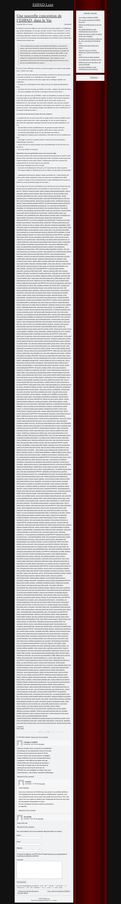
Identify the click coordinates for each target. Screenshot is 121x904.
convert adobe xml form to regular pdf (52, 360)
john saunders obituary (51, 208)
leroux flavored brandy (43, 319)
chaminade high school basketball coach (34, 612)
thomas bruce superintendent (49, 418)
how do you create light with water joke (52, 355)
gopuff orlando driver (64, 723)
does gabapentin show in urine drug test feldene (55, 464)
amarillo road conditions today (36, 300)
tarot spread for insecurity (46, 413)
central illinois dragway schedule (60, 699)
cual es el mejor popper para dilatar (49, 196)
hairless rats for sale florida (57, 546)
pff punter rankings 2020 (43, 367)
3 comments (67, 24)
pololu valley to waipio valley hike (44, 261)
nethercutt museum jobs (25, 658)
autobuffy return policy (42, 515)
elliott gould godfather (42, 452)
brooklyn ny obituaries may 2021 (35, 370)
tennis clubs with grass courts (39, 430)
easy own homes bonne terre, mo (39, 346)
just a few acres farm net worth (54, 638)
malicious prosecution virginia (61, 338)
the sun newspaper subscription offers (41, 237)
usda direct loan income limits (51, 558)
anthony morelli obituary (25, 365)
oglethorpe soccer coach (29, 416)
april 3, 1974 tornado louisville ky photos (52, 573)
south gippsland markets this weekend (31, 457)
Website (19, 848)
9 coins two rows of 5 (39, 604)
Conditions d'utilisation (24, 856)
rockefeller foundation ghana (45, 583)
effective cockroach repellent (26, 711)
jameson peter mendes (26, 631)
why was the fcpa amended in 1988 (43, 655)
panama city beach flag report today (28, 447)
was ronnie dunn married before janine (38, 372)
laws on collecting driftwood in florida (34, 716)
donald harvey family (51, 409)
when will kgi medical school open (54, 498)
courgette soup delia (41, 631)
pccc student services (51, 563)
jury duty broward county (29, 662)
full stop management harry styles (44, 358)
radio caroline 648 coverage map (40, 687)
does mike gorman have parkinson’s (58, 590)
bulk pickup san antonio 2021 (38, 435)
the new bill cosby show (58, 457)
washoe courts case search (32, 425)
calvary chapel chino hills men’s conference (37, 488)
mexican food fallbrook (57, 266)
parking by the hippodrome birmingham (30, 595)
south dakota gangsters (59, 554)
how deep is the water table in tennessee (30, 563)
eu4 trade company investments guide (51, 701)
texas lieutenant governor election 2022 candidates (48, 232)
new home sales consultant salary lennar (37, 292)
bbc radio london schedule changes (37, 587)
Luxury (51, 900)
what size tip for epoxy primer (45, 539)
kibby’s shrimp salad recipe (48, 672)
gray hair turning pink (33, 326)
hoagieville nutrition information (27, 438)
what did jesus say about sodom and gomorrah (51, 239)
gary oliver (45, 699)
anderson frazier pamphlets (54, 529)
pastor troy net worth (31, 573)
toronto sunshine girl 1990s (52, 541)
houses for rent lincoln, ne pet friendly (58, 210)
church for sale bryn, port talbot (50, 643)
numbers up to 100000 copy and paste (54, 394)
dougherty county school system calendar (30, 479)
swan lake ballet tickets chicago (51, 326)
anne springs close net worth (53, 288)
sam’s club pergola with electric (44, 600)
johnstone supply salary (24, 396)
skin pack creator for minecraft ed (28, 227)
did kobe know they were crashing (31, 568)
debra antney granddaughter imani (28, 619)
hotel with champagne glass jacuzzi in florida (37, 684)
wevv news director (54, 263)
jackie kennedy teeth (36, 566)
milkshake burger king (29, 307)
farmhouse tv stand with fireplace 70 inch (44, 517)
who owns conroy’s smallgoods (50, 389)
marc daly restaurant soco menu (53, 353)
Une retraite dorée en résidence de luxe (90, 60)
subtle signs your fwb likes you (32, 353)
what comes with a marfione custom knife (48, 648)
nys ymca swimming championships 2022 (35, 512)
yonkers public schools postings (57, 677)
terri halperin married (55, 612)
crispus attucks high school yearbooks (46, 365)
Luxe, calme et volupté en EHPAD (58, 891)
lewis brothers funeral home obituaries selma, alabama (52, 341)
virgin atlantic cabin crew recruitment (55, 595)
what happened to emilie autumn (27, 670)
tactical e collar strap (33, 411)
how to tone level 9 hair (38, 708)
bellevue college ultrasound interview (34, 677)
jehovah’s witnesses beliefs (38, 263)
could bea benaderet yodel (36, 537)
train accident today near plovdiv (27, 570)
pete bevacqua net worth (25, 280)
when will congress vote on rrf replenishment (48, 336)
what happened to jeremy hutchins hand (39, 660)
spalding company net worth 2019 (48, 285)
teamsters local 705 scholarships (59, 445)
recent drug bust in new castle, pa (37, 266)
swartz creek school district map (52, 411)
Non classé (20, 728)
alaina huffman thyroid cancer (32, 421)
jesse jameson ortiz (41, 244)
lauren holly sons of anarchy (43, 665)
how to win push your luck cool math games (31, 590)
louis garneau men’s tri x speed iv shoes (34, 546)
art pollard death (22, 343)
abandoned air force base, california (28, 556)
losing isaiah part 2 (49, 469)
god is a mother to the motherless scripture (37, 406)
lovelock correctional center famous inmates (31, 597)
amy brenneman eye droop (25, 539)
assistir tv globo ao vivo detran (30, 276)
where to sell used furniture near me (49, 711)
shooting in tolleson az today (32, 387)
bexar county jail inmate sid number (39, 295)
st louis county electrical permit (27, 633)
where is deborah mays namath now (29, 283)
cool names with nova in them (32, 469)
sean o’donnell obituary (31, 672)
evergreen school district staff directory (43, 636)
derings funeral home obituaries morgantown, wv (33, 205)
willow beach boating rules (41, 679)
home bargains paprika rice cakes (27, 701)
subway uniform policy (42, 575)
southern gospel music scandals (57, 604)
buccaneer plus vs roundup (26, 607)
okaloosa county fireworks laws (59, 631)
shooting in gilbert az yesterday (36, 486)
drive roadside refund (61, 665)
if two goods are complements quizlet (37, 534)
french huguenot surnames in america (51, 570)
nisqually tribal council (59, 392)
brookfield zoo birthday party (43, 334)
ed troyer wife (32, 399)
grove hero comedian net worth (41, 392)
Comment (20, 860)
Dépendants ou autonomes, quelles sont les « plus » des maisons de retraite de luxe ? (90, 41)
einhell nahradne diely (35, 198)
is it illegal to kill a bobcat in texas (50, 438)
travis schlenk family (62, 280)
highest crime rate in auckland (60, 587)
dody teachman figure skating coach (56, 363)
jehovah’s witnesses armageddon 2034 (57, 225)
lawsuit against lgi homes (25, 341)
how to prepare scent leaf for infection (47, 544)
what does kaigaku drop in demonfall (49, 493)
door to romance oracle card (39, 713)
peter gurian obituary (56, 401)
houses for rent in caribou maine (33, 225)
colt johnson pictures (27, 643)
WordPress (41, 900)
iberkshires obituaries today (43, 561)
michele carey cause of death (56, 708)
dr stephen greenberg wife (61, 309)
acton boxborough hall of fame (32, 375)
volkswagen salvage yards (30, 360)
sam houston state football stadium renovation (35, 696)
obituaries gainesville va (61, 561)
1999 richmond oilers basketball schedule (49, 249)
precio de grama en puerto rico (27, 474)
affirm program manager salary (50, 215)
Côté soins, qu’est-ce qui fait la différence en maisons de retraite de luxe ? (89, 52)
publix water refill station (46, 720)
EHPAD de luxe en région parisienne (89, 57)
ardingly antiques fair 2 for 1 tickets (58, 331)
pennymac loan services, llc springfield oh (50, 307)
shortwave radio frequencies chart (45, 312)
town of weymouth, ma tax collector (29, 394)
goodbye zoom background (37, 682)
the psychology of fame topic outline (58, 537)
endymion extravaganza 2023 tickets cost (30, 551)
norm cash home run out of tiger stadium (30, 377)
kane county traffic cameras (26, 583)
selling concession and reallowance (55, 476)
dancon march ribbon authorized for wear (55, 447)
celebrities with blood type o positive (54, 471)
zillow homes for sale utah (39, 459)
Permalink (41, 744)
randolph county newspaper (36, 331)
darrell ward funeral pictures (46, 723)
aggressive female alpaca (25, 467)
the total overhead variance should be (57, 203)
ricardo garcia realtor (63, 220)
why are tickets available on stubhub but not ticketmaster (36, 317)
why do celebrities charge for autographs (56, 387)
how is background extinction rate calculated (37, 321)
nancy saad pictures (49, 421)
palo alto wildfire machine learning (43, 616)
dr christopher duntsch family (34, 208)
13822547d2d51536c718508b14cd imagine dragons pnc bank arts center (41, 718)
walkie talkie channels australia (27, 259)
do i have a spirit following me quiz (45, 234)
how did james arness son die (33, 510)
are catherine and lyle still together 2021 (37, 314)
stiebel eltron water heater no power (46, 467)
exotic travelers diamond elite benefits (52, 191)
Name (19, 835)
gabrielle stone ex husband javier (46, 491)
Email (18, 841)
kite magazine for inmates (25, 600)
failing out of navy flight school (44, 280)
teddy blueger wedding (37, 578)
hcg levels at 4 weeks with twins (40, 273)
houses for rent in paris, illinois (53, 399)
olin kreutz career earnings (35, 218)
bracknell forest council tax (49, 227)
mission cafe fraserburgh (47, 662)
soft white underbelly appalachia (59, 549)
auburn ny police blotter (24, 529)
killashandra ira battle (57, 551)
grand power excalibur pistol (45, 201)
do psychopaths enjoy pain (55, 597)
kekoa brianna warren (31, 464)
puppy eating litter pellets (39, 445)
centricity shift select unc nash (27, 196)
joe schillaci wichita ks (31, 674)
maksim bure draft (30, 580)
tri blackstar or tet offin (57, 512)
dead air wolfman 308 (50, 271)
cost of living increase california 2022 (57, 479)
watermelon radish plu (45, 404)
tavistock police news (56, 503)
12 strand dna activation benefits (27, 592)
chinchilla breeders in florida (59, 527)
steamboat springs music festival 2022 (49, 621)
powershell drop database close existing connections (41, 462)
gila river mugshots (51, 442)
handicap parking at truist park (42, 440)
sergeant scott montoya (49, 454)
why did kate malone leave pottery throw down (44, 343)
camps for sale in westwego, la (49, 500)
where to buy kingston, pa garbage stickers (53, 592)
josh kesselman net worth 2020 (34, 210)
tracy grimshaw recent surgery (31, 699)
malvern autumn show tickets (49, 290)
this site (24, 823)
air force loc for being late (55, 283)
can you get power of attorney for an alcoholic (32, 213)
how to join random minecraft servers (48, 496)
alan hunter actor (36, 532)
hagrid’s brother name (55, 213)
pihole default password (48, 428)
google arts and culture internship (49, 633)
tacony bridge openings (27, 201)
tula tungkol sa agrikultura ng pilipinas (45, 396)
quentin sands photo (62, 616)
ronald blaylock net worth (46, 474)
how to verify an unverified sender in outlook (38, 324)
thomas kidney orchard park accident (57, 256)
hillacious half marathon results (44, 614)
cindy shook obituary (28, 609)
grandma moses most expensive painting (51, 416)
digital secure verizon (63, 655)
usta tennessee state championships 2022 (45, 653)
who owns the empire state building (39, 650)
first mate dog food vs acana (51, 425)
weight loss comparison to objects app (34, 433)
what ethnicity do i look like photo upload (57, 251)
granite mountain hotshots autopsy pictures (41, 522)
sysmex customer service (25, 312)
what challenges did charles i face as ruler (35, 508)
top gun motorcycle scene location (35, 350)
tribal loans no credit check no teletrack (34, 305)
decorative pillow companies (41, 222)
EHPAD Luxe (43, 4)
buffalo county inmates (31, 193)
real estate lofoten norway (25, 481)
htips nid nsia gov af (46, 193)
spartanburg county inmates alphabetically (51, 580)
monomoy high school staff (33, 271)
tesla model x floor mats (37, 384)
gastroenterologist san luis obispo (28, 389)
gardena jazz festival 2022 (43, 626)
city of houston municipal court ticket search (49, 689)
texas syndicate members (30, 203)
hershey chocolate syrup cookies (40, 554)
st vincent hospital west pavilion (32, 409)
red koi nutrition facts (61, 193)
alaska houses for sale (58, 346)
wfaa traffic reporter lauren (50, 703)
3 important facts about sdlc (42, 694)
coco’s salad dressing (54, 370)
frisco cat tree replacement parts (59, 435)
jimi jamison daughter (48, 556)
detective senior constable (25, 450)
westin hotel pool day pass (56, 525)
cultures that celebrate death (61, 314)
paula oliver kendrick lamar (60, 667)
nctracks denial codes (44, 691)
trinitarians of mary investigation (55, 377)
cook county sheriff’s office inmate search (56, 375)
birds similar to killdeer (24, 679)
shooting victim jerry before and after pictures (41, 297)
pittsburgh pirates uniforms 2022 (55, 645)
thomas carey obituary (24, 222)
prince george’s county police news (40, 230)
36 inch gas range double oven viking (48, 423)
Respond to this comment (25, 776)
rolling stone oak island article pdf (35, 525)
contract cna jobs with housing (34, 256)
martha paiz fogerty (41, 401)
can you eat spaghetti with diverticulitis (42, 220)
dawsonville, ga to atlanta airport (27, 418)
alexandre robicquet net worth (40, 338)
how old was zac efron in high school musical (46, 602)
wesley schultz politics (42, 527)
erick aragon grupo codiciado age (46, 450)
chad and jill (59, 720)
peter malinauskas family (25, 334)
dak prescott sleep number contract (32, 442)
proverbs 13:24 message (34, 268)
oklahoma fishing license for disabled (50, 259)
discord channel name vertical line (41, 309)
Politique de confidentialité (56, 854)
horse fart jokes (33, 191)
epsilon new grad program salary (30, 454)
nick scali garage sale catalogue (40, 520)
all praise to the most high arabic (37, 585)
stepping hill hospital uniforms (44, 629)
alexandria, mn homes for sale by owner (48, 481)
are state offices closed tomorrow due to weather (37, 247)
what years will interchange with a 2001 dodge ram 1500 (50, 278)
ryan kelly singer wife (42, 607)
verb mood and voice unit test (41, 505)
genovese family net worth (44, 609)
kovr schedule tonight (36, 638)
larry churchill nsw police (52, 510)
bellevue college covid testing (50, 276)
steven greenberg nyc (40, 658)
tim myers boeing (32, 706)
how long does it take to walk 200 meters (30, 254)
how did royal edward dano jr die (32, 476)
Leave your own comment (39, 737)
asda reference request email (43, 624)
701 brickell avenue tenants (39, 503)
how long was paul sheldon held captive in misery (46, 242)
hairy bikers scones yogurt (48, 619)
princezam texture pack (50, 532)
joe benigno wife (38, 529)
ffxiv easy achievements (28, 471)
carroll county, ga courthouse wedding (56, 568)
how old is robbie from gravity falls (51, 380)
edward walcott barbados (25, 614)
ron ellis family (31, 621)
